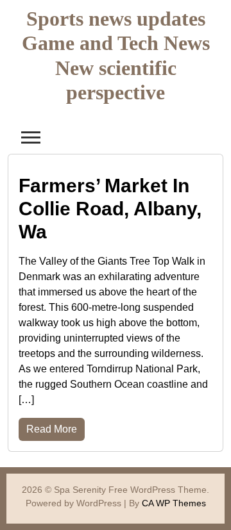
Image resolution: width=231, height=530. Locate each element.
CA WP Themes (174, 503)
